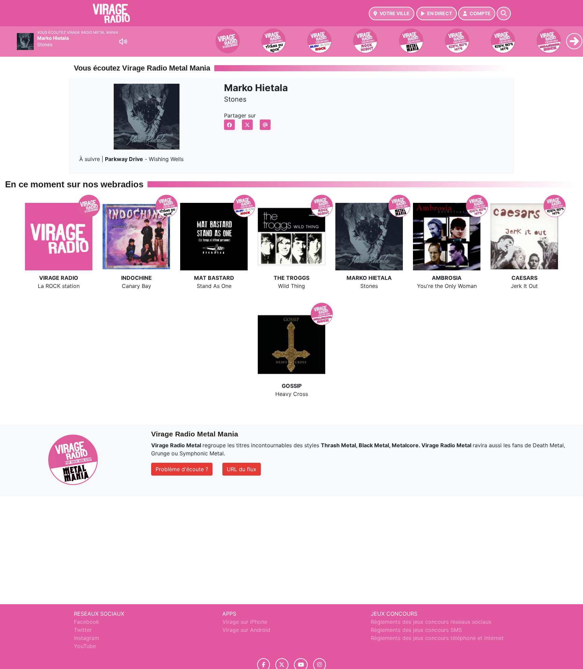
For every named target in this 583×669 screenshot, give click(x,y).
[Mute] (123, 41)
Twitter (83, 629)
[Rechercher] (504, 13)
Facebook (86, 621)
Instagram (86, 638)
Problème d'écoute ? (182, 469)
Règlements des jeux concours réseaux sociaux (431, 621)
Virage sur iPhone (244, 621)
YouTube (85, 646)
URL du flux (241, 469)
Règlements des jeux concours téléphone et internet (437, 638)
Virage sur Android (246, 629)
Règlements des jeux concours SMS (416, 629)
